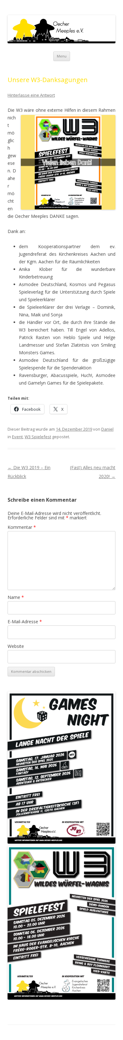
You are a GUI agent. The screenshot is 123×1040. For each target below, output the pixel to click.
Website (16, 646)
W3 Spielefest (38, 436)
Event (17, 436)
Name (16, 597)
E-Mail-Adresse (25, 622)
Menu (62, 56)
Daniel (107, 429)
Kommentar (22, 527)
